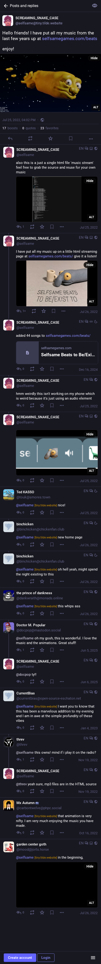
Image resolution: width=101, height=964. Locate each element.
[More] (91, 139)
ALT (95, 107)
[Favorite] (50, 138)
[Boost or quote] (30, 138)
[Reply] (10, 138)
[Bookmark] (71, 138)
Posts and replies (24, 6)
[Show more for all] (94, 5)
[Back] (5, 6)
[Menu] (62, 227)
